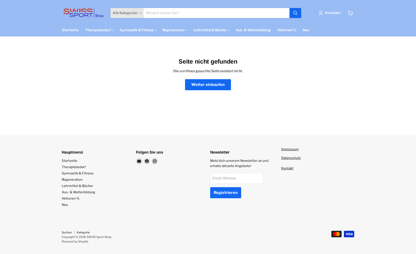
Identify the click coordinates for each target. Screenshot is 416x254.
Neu (306, 30)
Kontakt (287, 168)
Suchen (67, 232)
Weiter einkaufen (208, 84)
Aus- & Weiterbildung (253, 30)
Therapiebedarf (98, 30)
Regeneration (173, 30)
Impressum (290, 149)
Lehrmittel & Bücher (210, 30)
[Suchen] (295, 13)
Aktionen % (286, 30)
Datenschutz (291, 158)
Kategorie (83, 232)
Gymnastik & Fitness (137, 30)
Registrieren (226, 192)
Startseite (70, 30)
